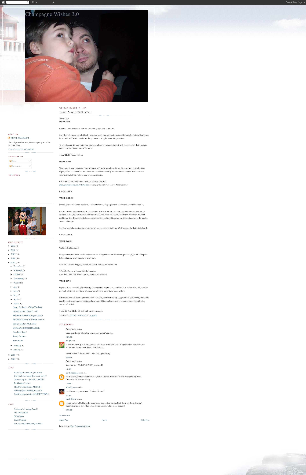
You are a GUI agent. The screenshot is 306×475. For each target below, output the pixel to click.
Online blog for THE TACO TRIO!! (29, 379)
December (18, 266)
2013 (13, 245)
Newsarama (19, 416)
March (17, 303)
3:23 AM (69, 337)
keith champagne (73, 372)
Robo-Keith (18, 340)
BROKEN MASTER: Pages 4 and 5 (28, 315)
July (16, 286)
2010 (13, 250)
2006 (13, 354)
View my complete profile (21, 149)
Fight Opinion (20, 419)
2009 (13, 254)
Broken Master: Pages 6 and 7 (25, 311)
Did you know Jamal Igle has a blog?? (30, 375)
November (18, 270)
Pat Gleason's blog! (22, 383)
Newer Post (63, 419)
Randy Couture (19, 336)
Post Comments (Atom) (80, 426)
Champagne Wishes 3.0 (52, 14)
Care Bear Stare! (20, 332)
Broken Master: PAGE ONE (24, 323)
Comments (16, 166)
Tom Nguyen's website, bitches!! (28, 390)
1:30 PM (69, 383)
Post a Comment (64, 415)
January (17, 349)
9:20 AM (69, 357)
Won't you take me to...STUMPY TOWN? (31, 393)
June (16, 291)
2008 (13, 258)
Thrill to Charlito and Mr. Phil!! (27, 386)
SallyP (68, 340)
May (16, 295)
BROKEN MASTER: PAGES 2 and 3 (28, 319)
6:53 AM (69, 410)
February (18, 345)
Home (104, 419)
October (17, 274)
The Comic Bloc (21, 412)
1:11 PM (69, 369)
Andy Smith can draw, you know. (28, 372)
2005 (13, 359)
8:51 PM (69, 395)
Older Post (145, 419)
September (18, 278)
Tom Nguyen (71, 387)
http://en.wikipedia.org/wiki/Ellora (74, 184)
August (17, 282)
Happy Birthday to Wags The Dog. (27, 307)
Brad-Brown (71, 398)
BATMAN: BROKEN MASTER (26, 327)
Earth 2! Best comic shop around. (28, 423)
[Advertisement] (22, 444)
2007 (13, 262)
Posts (13, 160)
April (16, 299)
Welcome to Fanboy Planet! (26, 408)
